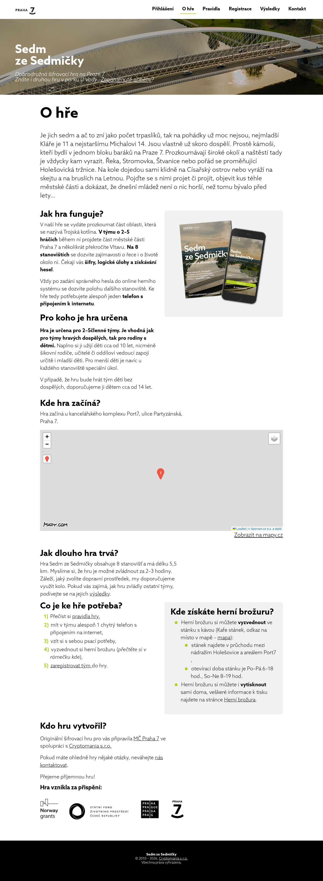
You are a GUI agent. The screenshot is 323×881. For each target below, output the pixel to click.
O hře (188, 9)
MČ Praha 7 (146, 739)
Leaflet (241, 528)
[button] (160, 474)
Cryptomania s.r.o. (90, 746)
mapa (224, 638)
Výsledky (270, 9)
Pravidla (211, 9)
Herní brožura (239, 700)
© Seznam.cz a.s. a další (265, 528)
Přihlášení (163, 9)
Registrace (240, 9)
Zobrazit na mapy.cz (258, 535)
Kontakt (297, 9)
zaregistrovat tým (71, 666)
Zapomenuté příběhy (126, 80)
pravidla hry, (86, 616)
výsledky (100, 594)
